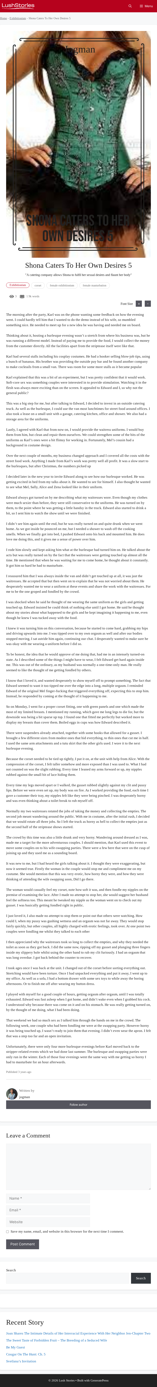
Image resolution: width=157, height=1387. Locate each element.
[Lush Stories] (18, 6)
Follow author (78, 1104)
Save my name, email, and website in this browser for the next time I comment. (67, 1231)
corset (38, 285)
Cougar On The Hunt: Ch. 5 (26, 1354)
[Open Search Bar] (130, 6)
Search (11, 1270)
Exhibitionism (18, 18)
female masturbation (94, 285)
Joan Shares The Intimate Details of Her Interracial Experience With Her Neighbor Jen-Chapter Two (78, 1333)
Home (3, 18)
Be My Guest (15, 1347)
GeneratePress (100, 1380)
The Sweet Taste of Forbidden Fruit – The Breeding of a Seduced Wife (56, 1340)
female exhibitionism (62, 285)
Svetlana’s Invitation (21, 1361)
